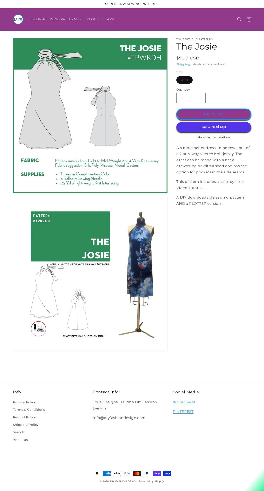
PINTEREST (183, 411)
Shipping (183, 64)
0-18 (184, 80)
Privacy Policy (24, 402)
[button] (56, 19)
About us (20, 440)
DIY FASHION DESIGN (124, 481)
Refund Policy (24, 417)
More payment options (213, 137)
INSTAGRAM (184, 402)
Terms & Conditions (29, 410)
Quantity (183, 89)
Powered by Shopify (151, 481)
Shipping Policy (26, 425)
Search (18, 432)
